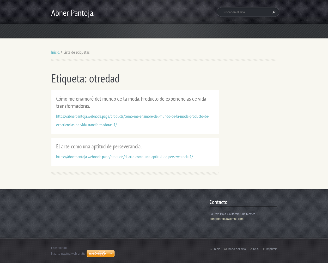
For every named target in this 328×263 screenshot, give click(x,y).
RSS (256, 249)
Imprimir (271, 249)
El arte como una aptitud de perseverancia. (99, 146)
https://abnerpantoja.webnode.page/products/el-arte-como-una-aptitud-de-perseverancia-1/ (124, 156)
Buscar (273, 12)
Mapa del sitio (237, 249)
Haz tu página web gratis (68, 253)
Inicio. (55, 52)
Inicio (216, 249)
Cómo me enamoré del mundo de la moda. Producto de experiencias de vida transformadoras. (131, 102)
